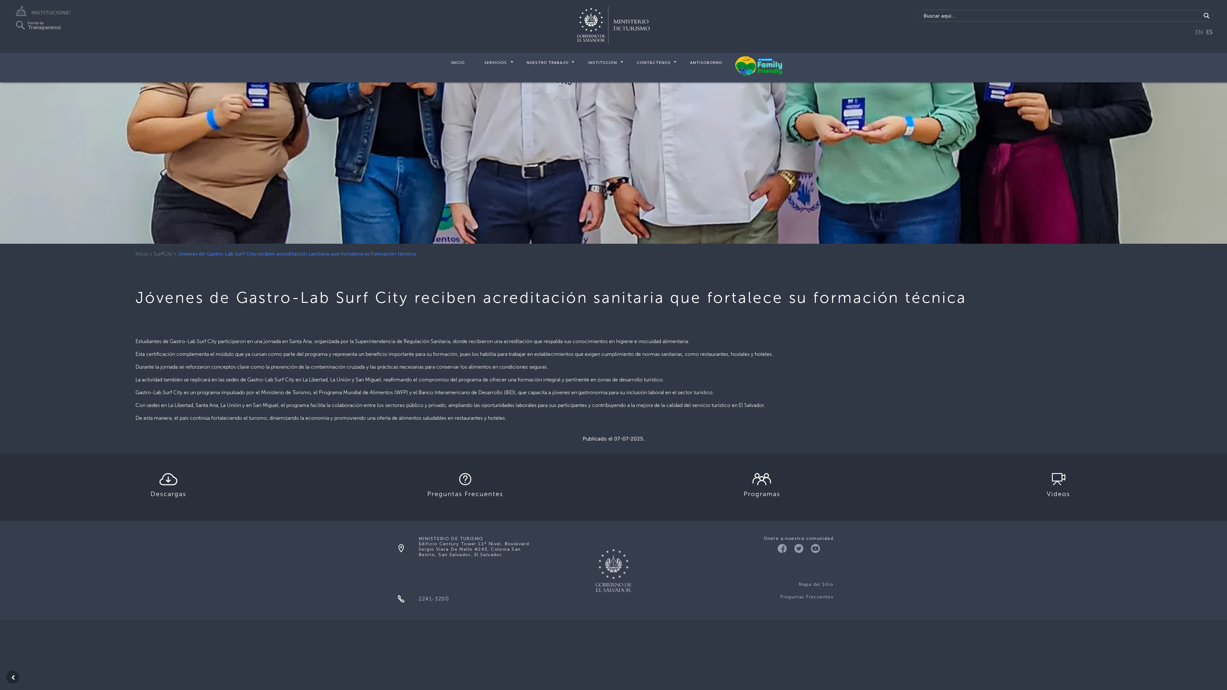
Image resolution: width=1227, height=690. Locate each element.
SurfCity (163, 254)
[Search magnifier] (1206, 15)
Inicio (458, 62)
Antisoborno (706, 62)
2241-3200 (434, 599)
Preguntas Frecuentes (806, 597)
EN (1199, 32)
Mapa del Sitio (816, 584)
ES (1209, 32)
